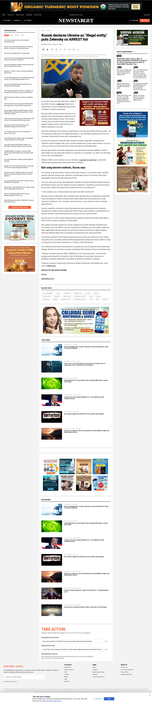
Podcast (95, 674)
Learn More (98, 699)
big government (49, 54)
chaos (56, 54)
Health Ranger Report (124, 52)
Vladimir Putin (70, 56)
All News (95, 669)
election (74, 54)
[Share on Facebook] (52, 49)
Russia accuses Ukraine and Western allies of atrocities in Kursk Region (85, 607)
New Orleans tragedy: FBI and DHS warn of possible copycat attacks (84, 414)
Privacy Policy (125, 672)
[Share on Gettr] (74, 49)
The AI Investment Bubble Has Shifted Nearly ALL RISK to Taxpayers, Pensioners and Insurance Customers (140, 86)
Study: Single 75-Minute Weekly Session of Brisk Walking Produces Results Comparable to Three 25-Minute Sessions (18, 112)
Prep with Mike (20, 14)
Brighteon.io (67, 667)
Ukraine (63, 56)
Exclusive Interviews (98, 677)
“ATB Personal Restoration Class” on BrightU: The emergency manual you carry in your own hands (18, 91)
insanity (92, 54)
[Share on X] (56, 49)
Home (3, 14)
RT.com (43, 274)
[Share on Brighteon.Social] (43, 49)
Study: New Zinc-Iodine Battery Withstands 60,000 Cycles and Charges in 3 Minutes (19, 59)
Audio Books (37, 14)
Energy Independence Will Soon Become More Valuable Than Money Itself (123, 86)
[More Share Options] (78, 49)
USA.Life (66, 681)
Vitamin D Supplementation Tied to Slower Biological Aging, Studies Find (16, 194)
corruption (68, 54)
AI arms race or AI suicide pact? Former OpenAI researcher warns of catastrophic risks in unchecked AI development (84, 364)
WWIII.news (51, 266)
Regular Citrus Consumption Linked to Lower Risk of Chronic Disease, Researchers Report (19, 166)
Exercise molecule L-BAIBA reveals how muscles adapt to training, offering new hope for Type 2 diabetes (18, 174)
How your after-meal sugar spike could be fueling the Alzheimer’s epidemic (19, 181)
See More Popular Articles (20, 207)
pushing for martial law (88, 160)
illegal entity (86, 54)
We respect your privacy (10, 681)
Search (148, 14)
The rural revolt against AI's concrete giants (17, 53)
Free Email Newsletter (127, 669)
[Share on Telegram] (61, 49)
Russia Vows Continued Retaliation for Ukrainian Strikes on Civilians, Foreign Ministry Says (18, 47)
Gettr (65, 672)
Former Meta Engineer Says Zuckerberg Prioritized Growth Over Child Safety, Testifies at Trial (19, 78)
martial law (98, 54)
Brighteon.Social (69, 669)
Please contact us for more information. (52, 658)
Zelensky (95, 56)
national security (80, 296)
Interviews (29, 14)
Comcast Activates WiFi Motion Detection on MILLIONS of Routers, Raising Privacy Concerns (18, 145)
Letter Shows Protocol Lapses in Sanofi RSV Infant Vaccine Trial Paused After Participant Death (19, 119)
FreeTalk (66, 674)
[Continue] (42, 677)
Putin (48, 56)
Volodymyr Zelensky (80, 56)
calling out (60, 104)
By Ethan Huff (46, 44)
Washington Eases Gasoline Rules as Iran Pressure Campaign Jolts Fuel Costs (16, 125)
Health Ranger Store (126, 674)
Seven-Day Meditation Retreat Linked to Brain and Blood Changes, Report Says (19, 65)
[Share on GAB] (69, 49)
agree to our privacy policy (51, 701)
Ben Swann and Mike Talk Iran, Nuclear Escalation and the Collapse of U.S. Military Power (124, 72)
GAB (65, 679)
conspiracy (62, 54)
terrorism (57, 56)
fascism (79, 54)
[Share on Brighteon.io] (48, 49)
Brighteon (11, 14)
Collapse (49, 30)
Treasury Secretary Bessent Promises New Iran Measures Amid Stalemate (18, 85)
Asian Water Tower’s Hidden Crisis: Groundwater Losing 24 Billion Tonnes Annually (18, 139)
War (87, 56)
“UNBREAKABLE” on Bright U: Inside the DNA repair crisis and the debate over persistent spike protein (18, 152)
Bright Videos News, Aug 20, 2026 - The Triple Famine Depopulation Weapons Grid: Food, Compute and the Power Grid (124, 99)
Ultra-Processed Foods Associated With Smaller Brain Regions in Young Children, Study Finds (18, 104)
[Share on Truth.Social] (65, 49)
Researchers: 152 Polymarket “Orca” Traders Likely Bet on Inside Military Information (19, 188)
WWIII (90, 56)
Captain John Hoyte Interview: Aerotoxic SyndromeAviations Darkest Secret (138, 98)
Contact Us (124, 667)
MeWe (66, 677)
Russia (52, 56)
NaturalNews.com (47, 279)
